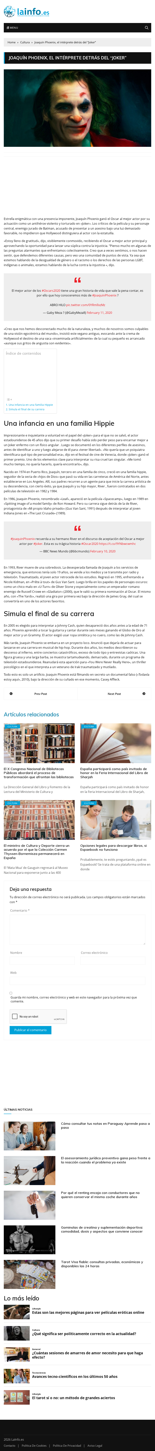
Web (13, 973)
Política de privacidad (67, 1445)
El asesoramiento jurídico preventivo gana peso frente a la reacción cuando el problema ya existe (105, 1160)
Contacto (9, 1445)
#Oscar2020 (89, 544)
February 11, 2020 (99, 313)
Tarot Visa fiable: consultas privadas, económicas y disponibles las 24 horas (102, 1264)
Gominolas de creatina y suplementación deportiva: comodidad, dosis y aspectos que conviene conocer (102, 1229)
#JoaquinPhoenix (104, 295)
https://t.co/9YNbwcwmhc (117, 544)
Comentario (20, 910)
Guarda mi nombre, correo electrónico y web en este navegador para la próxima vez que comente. (74, 999)
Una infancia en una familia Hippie (31, 405)
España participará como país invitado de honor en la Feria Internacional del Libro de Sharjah (114, 773)
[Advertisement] (77, 188)
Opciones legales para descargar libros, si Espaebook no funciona (113, 847)
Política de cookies (34, 1445)
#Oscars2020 (51, 291)
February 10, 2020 (102, 551)
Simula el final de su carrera (26, 409)
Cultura (12, 726)
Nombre (16, 953)
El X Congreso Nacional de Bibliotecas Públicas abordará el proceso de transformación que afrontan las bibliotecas (39, 773)
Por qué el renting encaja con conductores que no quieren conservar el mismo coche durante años (100, 1195)
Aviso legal (95, 1445)
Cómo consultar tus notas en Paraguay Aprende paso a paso (105, 1125)
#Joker (38, 544)
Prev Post (40, 694)
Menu (13, 27)
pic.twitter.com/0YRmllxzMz (85, 305)
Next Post (114, 694)
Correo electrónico (94, 953)
